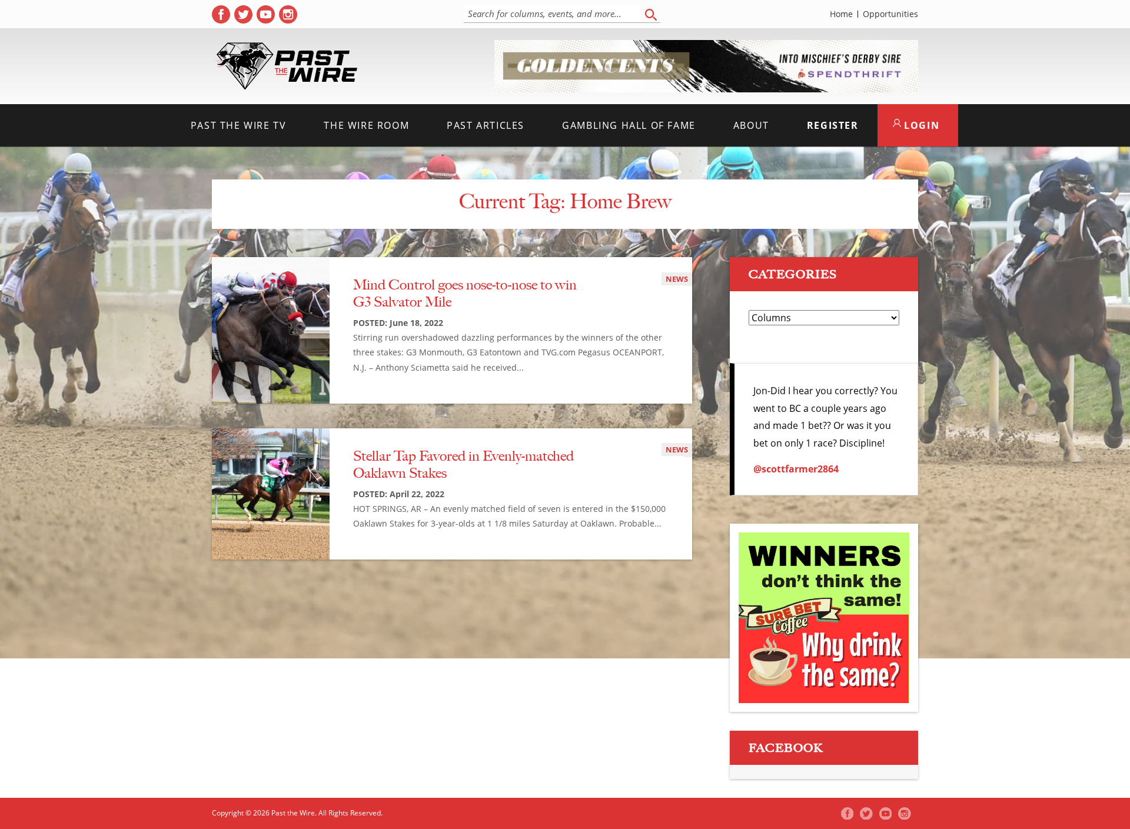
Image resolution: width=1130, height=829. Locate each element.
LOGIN (920, 125)
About (751, 125)
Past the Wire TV (239, 125)
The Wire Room (366, 125)
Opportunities (890, 14)
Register (833, 125)
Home (841, 14)
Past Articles (485, 125)
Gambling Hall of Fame (629, 125)
